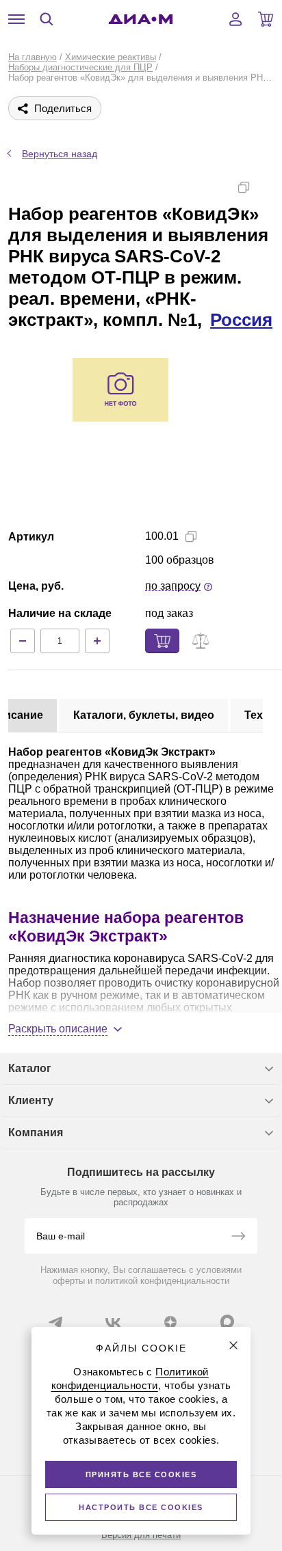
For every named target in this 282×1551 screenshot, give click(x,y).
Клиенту (30, 1100)
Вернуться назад (59, 153)
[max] (227, 1321)
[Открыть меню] (16, 19)
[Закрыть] (233, 1345)
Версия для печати (141, 1535)
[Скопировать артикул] (191, 536)
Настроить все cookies (141, 1507)
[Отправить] (238, 1237)
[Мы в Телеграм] (55, 1322)
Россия (241, 320)
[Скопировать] (243, 187)
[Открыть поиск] (46, 19)
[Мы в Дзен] (170, 1322)
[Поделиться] (265, 187)
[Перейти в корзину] (265, 19)
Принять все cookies (141, 1474)
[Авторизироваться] (235, 19)
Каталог (29, 1068)
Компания (35, 1132)
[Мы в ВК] (113, 1322)
